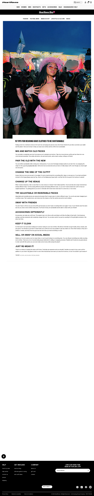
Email (28, 279)
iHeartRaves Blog (46, 12)
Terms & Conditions (28, 494)
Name (28, 273)
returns (4, 477)
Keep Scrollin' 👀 (47, 310)
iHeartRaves (57, 494)
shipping (4, 480)
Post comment (47, 300)
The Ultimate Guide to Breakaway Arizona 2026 (25, 442)
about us (33, 468)
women (24, 7)
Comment (29, 286)
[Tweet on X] (23, 258)
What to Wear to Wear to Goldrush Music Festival (23, 345)
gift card (33, 471)
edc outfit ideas (18, 474)
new (18, 7)
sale (60, 7)
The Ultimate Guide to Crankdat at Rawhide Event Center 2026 (67, 394)
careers (33, 474)
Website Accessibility (16, 494)
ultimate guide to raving (20, 471)
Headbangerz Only (70, 7)
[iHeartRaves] (10, 2)
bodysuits (37, 7)
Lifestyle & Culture (58, 18)
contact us (5, 474)
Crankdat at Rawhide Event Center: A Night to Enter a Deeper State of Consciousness (24, 394)
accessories (52, 7)
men (29, 7)
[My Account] (85, 2)
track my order (6, 468)
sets (44, 7)
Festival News (34, 18)
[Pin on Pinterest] (26, 258)
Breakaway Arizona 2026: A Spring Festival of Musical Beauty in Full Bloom (66, 345)
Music (68, 18)
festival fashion (35, 255)
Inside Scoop (45, 18)
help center (5, 471)
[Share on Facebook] (21, 258)
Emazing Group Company (79, 494)
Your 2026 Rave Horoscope (58, 442)
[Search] (75, 2)
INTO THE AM (89, 494)
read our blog (17, 468)
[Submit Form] (88, 470)
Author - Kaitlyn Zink (25, 255)
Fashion (25, 18)
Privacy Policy (5, 494)
